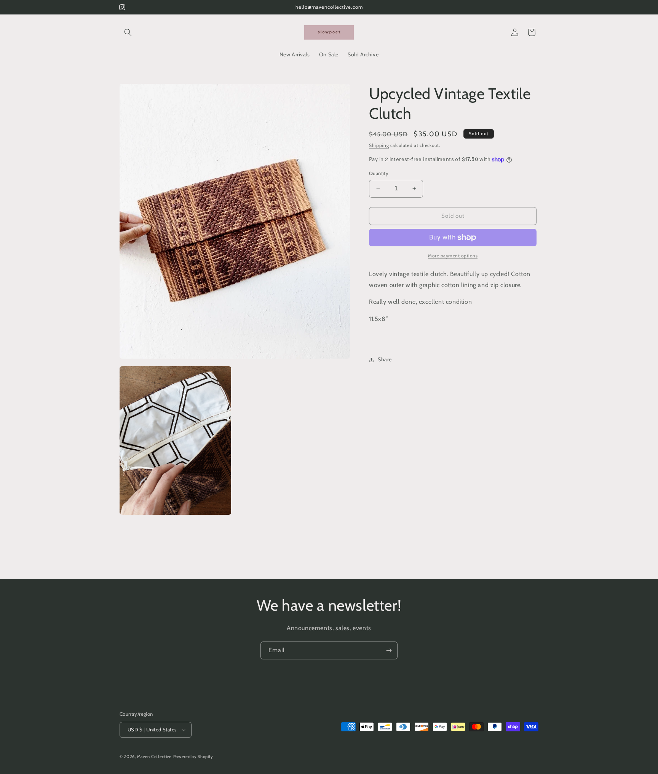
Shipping (379, 145)
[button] (128, 32)
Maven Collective (154, 756)
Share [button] (385, 359)
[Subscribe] (388, 650)
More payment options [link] (453, 256)
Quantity (378, 173)
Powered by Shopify (193, 756)
